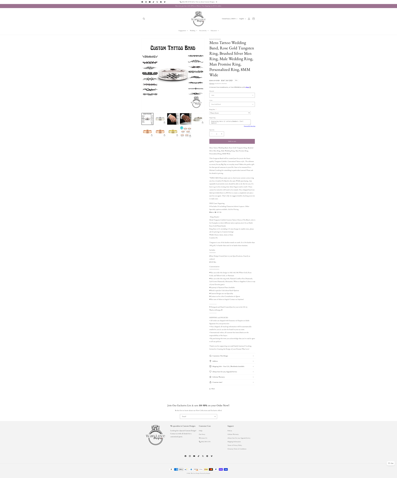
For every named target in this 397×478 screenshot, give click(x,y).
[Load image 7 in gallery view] (160, 131)
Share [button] (213, 389)
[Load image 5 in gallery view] (198, 119)
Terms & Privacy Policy (235, 445)
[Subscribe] (214, 416)
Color (210, 100)
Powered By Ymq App (249, 126)
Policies (230, 431)
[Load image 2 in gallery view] (160, 119)
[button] (144, 18)
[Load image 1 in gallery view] (147, 119)
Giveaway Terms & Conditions (237, 449)
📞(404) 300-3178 (204, 442)
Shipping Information (234, 442)
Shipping (211, 83)
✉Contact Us (203, 438)
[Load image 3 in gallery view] (173, 119)
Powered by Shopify (205, 473)
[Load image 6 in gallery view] (147, 131)
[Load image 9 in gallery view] (185, 131)
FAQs (200, 431)
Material (211, 91)
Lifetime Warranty (233, 434)
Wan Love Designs (195, 473)
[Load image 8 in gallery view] (173, 131)
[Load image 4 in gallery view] (185, 119)
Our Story (202, 434)
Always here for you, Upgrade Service (239, 438)
